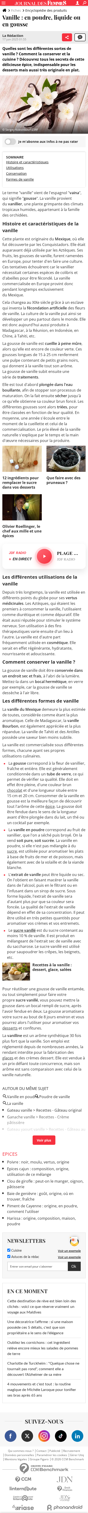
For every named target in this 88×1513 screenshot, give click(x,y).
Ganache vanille (21, 1117)
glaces (7, 1058)
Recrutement (71, 1451)
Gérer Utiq (77, 1455)
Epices (9, 1154)
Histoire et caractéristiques (27, 162)
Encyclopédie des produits (46, 10)
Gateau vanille (19, 1110)
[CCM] (23, 1479)
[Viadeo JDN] (65, 1498)
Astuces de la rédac (24, 1257)
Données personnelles (19, 1455)
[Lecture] (44, 556)
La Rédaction (12, 35)
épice (50, 806)
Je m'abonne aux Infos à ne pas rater (48, 141)
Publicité (54, 1451)
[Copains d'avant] (23, 1498)
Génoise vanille (20, 1141)
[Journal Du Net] (65, 1479)
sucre (12, 851)
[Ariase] (23, 1507)
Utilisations (15, 167)
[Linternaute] (23, 1489)
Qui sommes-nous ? (21, 1451)
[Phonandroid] (65, 1507)
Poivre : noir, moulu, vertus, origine (38, 1162)
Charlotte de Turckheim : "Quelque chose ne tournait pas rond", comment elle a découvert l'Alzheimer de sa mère (43, 1369)
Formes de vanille (20, 179)
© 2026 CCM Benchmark (67, 1459)
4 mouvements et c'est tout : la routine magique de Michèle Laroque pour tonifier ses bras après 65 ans (41, 1389)
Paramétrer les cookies (52, 1455)
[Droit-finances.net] (65, 1489)
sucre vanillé (24, 930)
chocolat (14, 790)
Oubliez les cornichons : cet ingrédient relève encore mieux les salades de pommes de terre (42, 1348)
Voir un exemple (69, 1251)
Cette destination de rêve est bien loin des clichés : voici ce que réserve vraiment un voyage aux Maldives (41, 1306)
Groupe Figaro (39, 1459)
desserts (10, 1028)
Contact (41, 1451)
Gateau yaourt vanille (26, 1129)
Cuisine (16, 1250)
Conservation (16, 173)
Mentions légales (16, 1459)
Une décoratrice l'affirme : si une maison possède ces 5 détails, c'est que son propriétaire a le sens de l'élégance (40, 1327)
